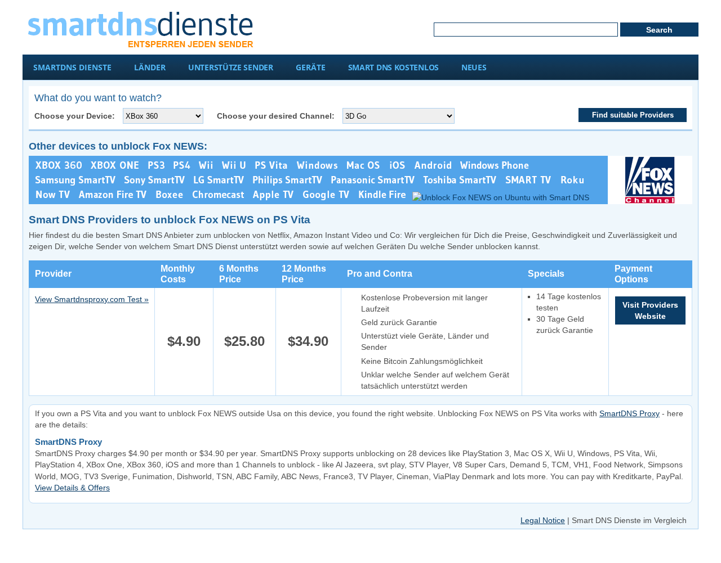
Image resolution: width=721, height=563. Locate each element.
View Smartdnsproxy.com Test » (92, 299)
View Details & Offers (72, 487)
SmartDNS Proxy (629, 413)
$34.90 (308, 341)
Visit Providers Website (650, 310)
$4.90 (184, 341)
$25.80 (244, 341)
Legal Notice (542, 520)
